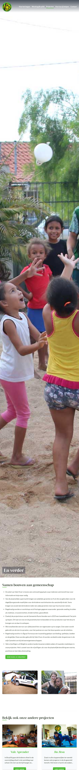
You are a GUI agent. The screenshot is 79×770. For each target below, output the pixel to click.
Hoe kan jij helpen (62, 6)
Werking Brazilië (38, 6)
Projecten (50, 6)
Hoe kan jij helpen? (16, 657)
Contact (74, 6)
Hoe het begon (24, 6)
